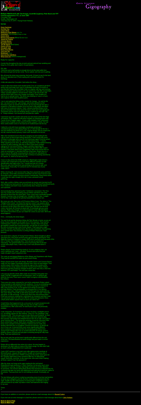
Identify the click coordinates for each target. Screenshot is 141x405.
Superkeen (4, 34)
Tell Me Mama (5, 44)
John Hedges (67, 397)
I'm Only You (5, 29)
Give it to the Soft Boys (8, 55)
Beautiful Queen (6, 43)
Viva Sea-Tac (5, 51)
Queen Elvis (5, 36)
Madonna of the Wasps (8, 32)
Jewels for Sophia (7, 39)
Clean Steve (5, 31)
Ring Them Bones (7, 50)
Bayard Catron (60, 394)
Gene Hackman (6, 27)
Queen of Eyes (6, 46)
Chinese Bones (6, 41)
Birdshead (4, 53)
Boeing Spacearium (7, 37)
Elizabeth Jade (6, 48)
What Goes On (6, 56)
